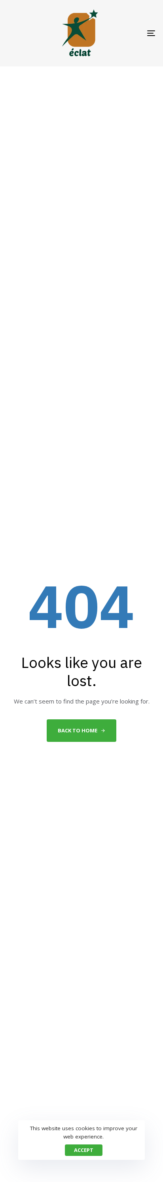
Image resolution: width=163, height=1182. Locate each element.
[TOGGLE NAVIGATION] (130, 33)
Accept (83, 1150)
